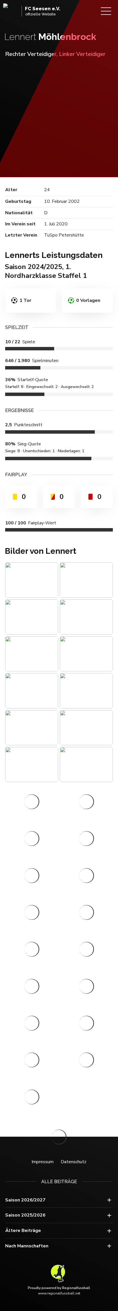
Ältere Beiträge (23, 1230)
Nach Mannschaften (26, 1246)
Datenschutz (73, 1162)
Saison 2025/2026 (25, 1215)
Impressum (43, 1162)
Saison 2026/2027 (25, 1200)
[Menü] (106, 11)
